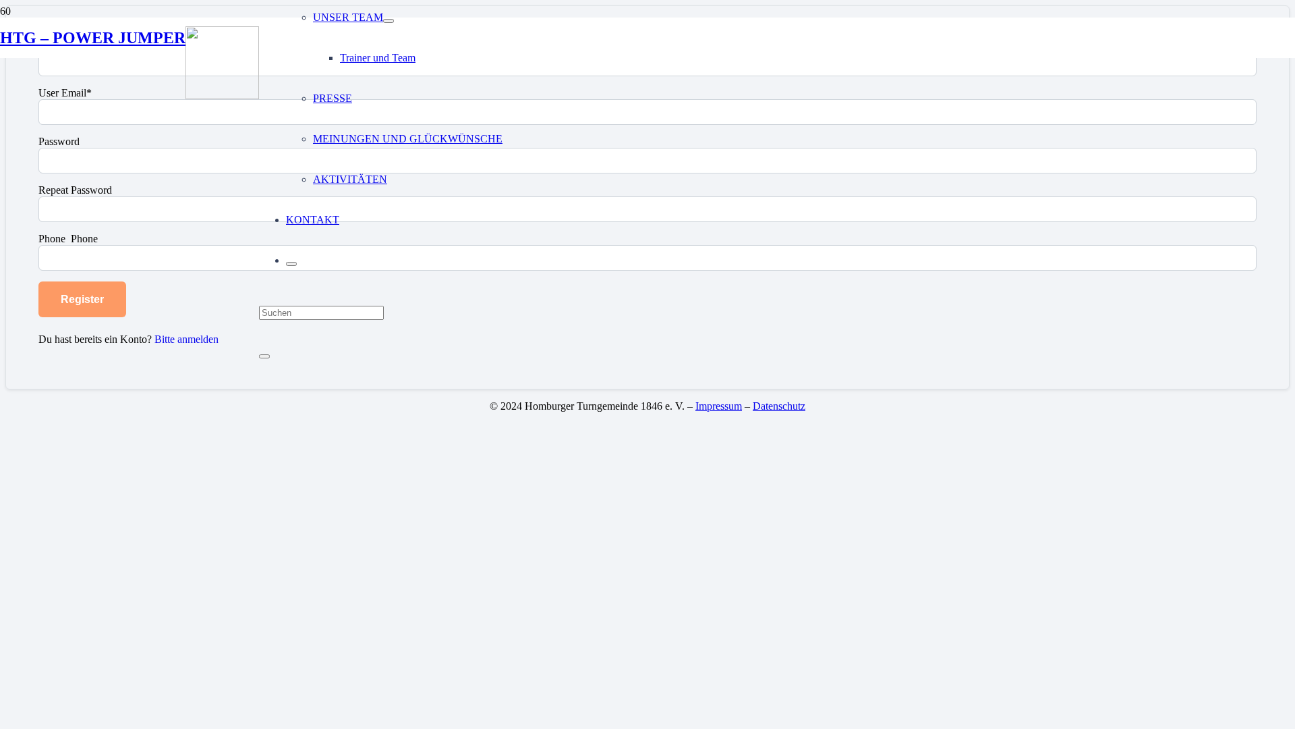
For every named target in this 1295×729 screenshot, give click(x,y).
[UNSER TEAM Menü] (388, 21)
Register (82, 299)
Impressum (718, 406)
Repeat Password (75, 190)
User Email (65, 93)
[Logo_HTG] (222, 95)
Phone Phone (68, 238)
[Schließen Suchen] (264, 356)
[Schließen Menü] (291, 264)
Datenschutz (779, 406)
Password (59, 141)
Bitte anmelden (186, 339)
